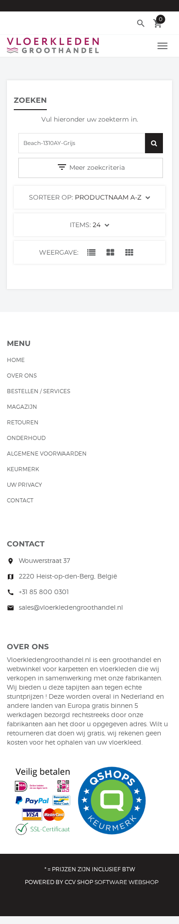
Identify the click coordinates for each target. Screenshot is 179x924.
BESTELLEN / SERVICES (38, 391)
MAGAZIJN (22, 406)
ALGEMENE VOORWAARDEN (47, 453)
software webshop (127, 882)
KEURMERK (23, 469)
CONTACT (20, 500)
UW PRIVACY (24, 484)
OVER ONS (22, 375)
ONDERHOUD (26, 437)
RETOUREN (23, 422)
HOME (16, 359)
